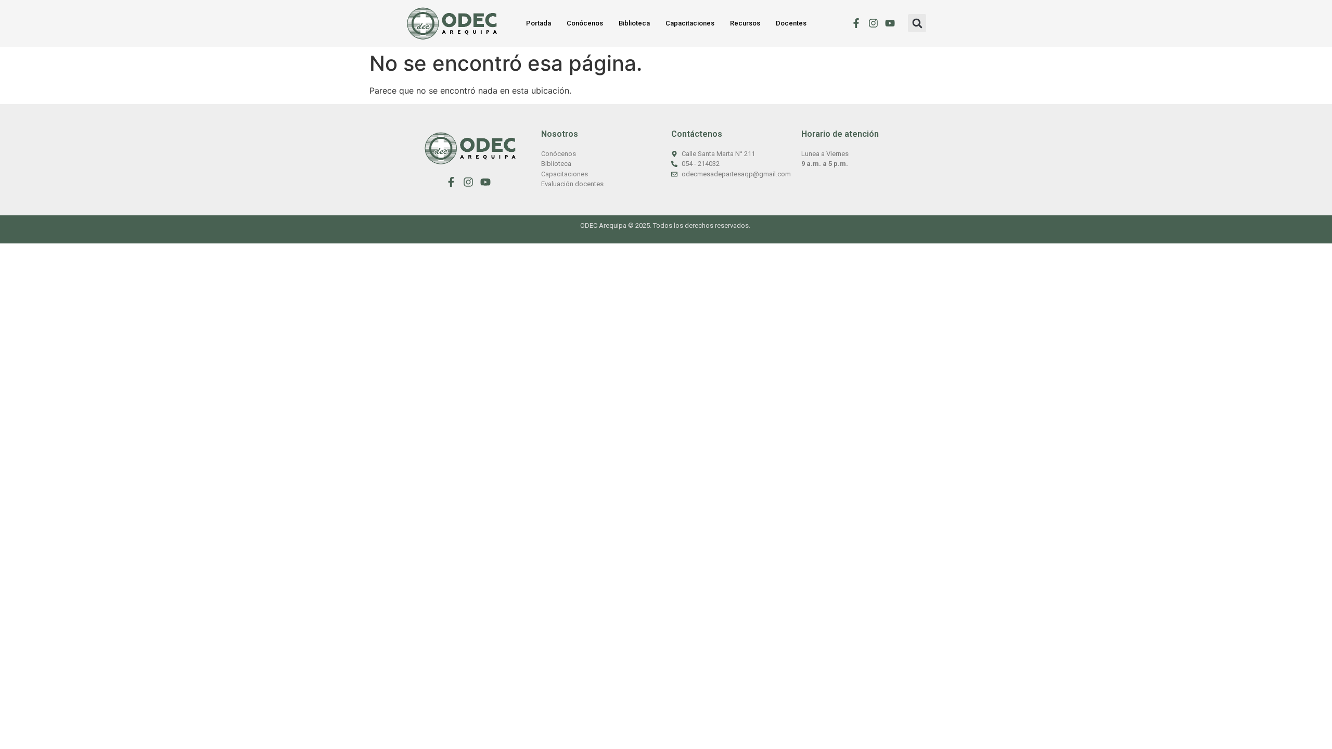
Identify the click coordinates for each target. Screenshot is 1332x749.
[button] (917, 23)
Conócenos (585, 23)
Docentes (791, 23)
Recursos (745, 23)
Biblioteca (634, 23)
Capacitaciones (689, 23)
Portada (538, 23)
